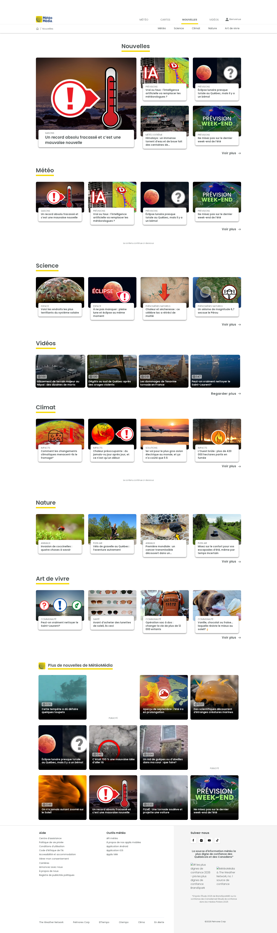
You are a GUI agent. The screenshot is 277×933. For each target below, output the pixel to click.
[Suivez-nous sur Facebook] (193, 841)
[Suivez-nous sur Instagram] (201, 841)
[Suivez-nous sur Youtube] (209, 841)
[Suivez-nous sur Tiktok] (217, 841)
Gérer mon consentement (54, 858)
